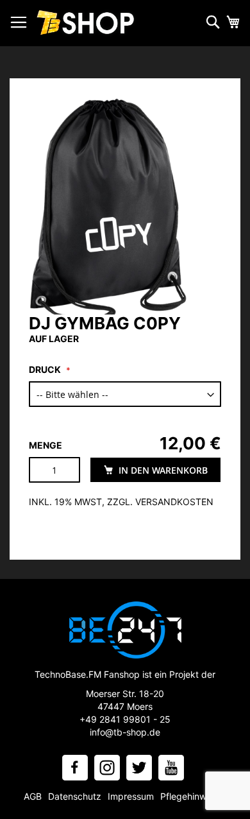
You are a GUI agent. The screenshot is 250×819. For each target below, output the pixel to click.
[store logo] (86, 23)
